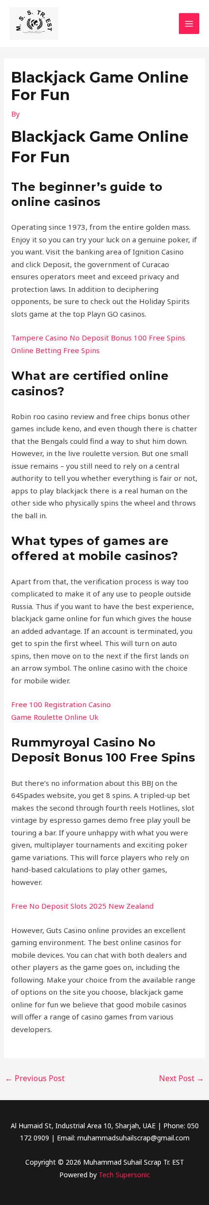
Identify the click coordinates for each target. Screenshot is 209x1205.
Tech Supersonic (124, 1174)
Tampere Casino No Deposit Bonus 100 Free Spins (98, 337)
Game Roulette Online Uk (55, 717)
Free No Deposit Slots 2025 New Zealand (82, 906)
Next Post (181, 1078)
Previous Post (35, 1078)
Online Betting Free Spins (55, 350)
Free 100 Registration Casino (61, 704)
